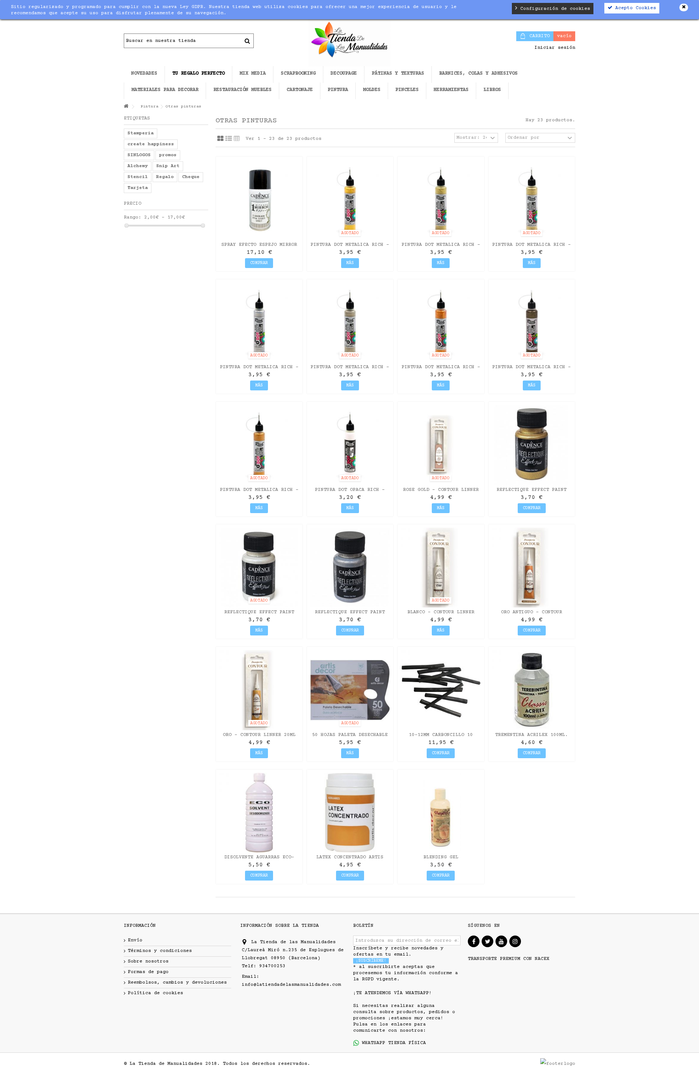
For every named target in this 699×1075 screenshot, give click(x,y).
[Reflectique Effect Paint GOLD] (532, 445)
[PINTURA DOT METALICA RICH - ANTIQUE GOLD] (259, 445)
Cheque (191, 177)
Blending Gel (440, 857)
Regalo (165, 177)
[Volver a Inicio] (126, 106)
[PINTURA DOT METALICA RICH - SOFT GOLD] (532, 200)
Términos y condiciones (160, 950)
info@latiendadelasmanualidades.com (291, 984)
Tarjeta (137, 187)
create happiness (150, 144)
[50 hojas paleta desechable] (350, 690)
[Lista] (228, 139)
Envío (135, 940)
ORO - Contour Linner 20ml (259, 734)
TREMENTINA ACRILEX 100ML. (531, 734)
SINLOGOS (139, 155)
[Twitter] (487, 941)
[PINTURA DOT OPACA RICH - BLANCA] (350, 445)
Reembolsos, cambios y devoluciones (177, 982)
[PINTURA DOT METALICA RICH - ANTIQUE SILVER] (350, 323)
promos (168, 155)
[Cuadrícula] (220, 139)
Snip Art (167, 166)
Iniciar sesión (553, 47)
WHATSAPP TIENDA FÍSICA (392, 1043)
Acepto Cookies (634, 8)
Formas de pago (148, 971)
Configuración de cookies (553, 8)
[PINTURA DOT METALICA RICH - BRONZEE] (441, 323)
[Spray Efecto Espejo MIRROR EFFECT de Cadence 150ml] (259, 200)
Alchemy (137, 166)
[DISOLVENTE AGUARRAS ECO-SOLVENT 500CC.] (259, 813)
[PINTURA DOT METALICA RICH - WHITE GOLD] (441, 200)
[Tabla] (237, 139)
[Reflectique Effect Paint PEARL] (259, 568)
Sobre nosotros (148, 961)
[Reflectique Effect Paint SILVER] (350, 568)
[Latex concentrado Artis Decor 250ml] (350, 813)
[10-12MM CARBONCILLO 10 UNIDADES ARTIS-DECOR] (441, 690)
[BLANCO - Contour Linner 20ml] (441, 568)
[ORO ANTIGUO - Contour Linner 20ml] (532, 568)
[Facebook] (473, 941)
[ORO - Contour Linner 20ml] (259, 690)
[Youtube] (501, 941)
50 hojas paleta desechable (350, 734)
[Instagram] (515, 941)
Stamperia (140, 133)
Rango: (132, 217)
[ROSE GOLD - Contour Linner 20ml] (441, 445)
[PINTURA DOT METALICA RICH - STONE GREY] (532, 323)
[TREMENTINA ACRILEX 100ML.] (532, 690)
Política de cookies (155, 993)
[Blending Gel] (441, 813)
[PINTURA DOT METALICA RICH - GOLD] (350, 200)
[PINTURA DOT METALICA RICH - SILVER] (259, 323)
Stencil (137, 177)
